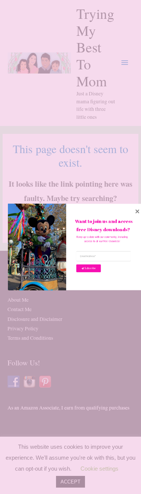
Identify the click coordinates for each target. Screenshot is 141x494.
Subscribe (90, 268)
